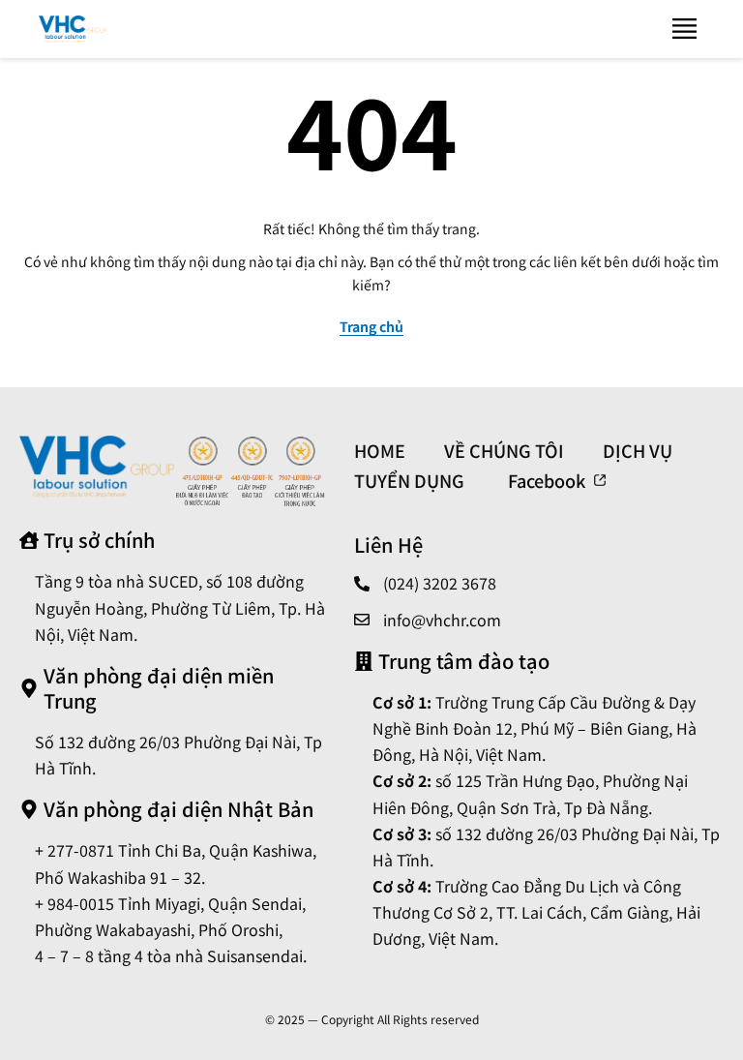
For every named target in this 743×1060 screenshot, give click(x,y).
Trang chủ (371, 326)
